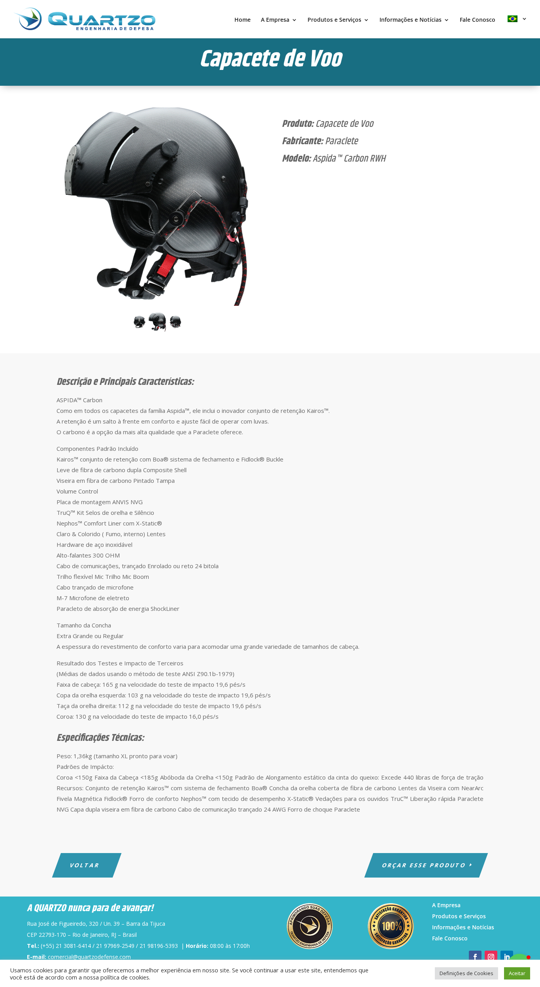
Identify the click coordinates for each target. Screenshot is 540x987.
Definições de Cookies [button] (466, 973)
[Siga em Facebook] (475, 957)
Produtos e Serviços (334, 20)
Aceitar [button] (517, 973)
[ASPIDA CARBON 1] (175, 326)
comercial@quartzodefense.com (89, 957)
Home (242, 20)
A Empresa (275, 20)
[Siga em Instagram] (491, 957)
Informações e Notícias (411, 20)
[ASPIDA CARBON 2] (139, 326)
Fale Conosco (477, 20)
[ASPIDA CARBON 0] (157, 207)
